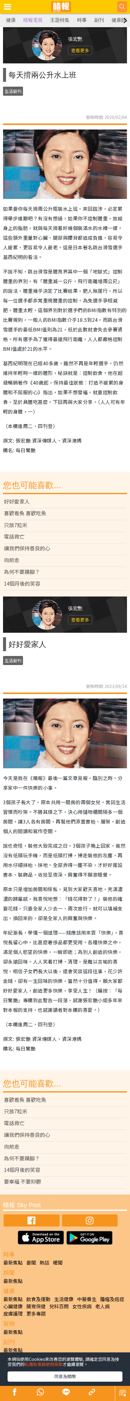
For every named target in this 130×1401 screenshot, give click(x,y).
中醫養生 (86, 1299)
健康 (11, 20)
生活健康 (63, 1299)
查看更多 (80, 50)
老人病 (102, 1306)
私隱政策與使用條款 (43, 1364)
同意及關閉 (65, 1376)
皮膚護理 (13, 1313)
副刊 (99, 20)
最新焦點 (13, 1262)
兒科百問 (59, 1306)
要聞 (31, 1262)
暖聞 (58, 1262)
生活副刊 (13, 91)
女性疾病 (82, 1306)
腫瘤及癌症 (112, 1299)
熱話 (44, 1262)
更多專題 (36, 1313)
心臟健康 (13, 1306)
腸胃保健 (36, 1306)
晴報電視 (33, 20)
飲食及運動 (38, 1299)
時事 (82, 20)
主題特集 (60, 20)
